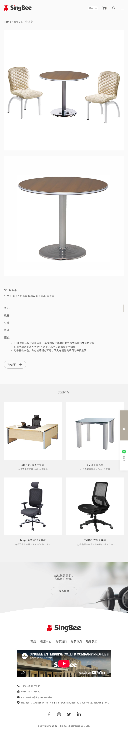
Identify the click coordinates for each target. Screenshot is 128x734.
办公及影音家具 (21, 296)
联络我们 (92, 641)
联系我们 (64, 591)
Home (7, 22)
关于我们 (61, 641)
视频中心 (46, 641)
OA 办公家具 (38, 296)
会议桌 (50, 296)
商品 (16, 22)
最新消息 (76, 641)
